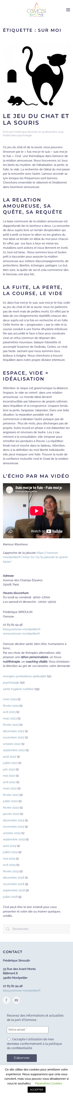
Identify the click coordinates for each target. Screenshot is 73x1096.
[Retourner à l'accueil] (36, 10)
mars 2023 (10, 718)
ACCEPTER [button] (36, 1089)
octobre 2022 (12, 744)
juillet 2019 (10, 852)
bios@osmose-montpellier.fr (21, 629)
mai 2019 (9, 858)
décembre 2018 (13, 877)
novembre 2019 (13, 826)
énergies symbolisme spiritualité (24, 676)
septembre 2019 (14, 839)
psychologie (24, 135)
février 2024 (11, 705)
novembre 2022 (13, 737)
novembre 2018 (13, 884)
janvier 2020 (11, 814)
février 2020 (11, 807)
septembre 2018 (14, 890)
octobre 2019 (12, 833)
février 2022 (11, 795)
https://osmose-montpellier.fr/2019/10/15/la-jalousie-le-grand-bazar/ (35, 557)
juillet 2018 (10, 897)
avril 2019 (9, 865)
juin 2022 (9, 769)
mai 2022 (9, 775)
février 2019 (11, 871)
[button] (68, 10)
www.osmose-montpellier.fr (21, 633)
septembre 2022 (14, 750)
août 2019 (9, 846)
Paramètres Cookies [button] (48, 1083)
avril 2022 (9, 782)
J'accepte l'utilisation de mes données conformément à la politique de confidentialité (34, 1043)
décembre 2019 (13, 820)
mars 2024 (10, 699)
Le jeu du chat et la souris (36, 119)
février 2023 (11, 724)
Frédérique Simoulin (25, 131)
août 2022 (9, 756)
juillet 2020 (10, 801)
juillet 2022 (10, 763)
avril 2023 (9, 712)
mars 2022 (10, 788)
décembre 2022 (13, 731)
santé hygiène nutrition (18, 689)
